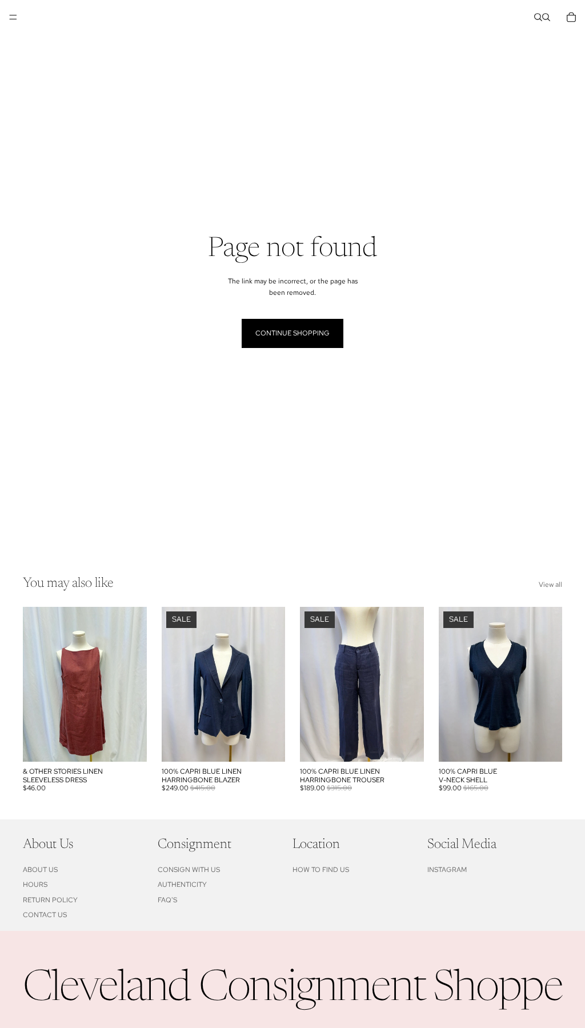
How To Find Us (320, 869)
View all (550, 584)
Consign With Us (189, 869)
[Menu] (13, 17)
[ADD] (129, 744)
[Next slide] (272, 684)
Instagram (447, 869)
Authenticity (182, 884)
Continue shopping (292, 333)
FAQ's (167, 900)
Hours (35, 884)
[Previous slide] (174, 684)
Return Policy (50, 900)
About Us (40, 869)
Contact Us (45, 914)
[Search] (538, 17)
